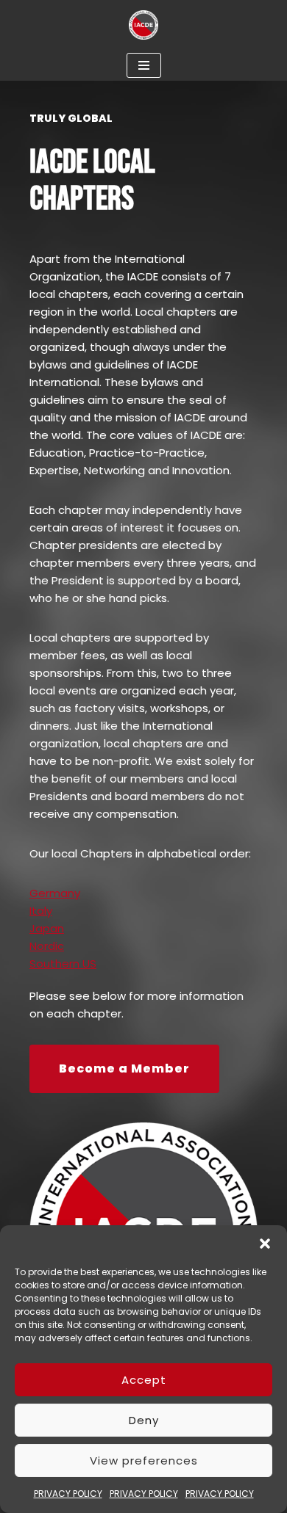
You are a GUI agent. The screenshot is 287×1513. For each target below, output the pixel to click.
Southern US (62, 963)
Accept (143, 1379)
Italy (40, 910)
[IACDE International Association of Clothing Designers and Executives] (143, 25)
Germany (54, 893)
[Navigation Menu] (144, 65)
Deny (144, 1420)
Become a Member (124, 1068)
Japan (46, 928)
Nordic (46, 946)
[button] (265, 1243)
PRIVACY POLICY (68, 1493)
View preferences (144, 1460)
